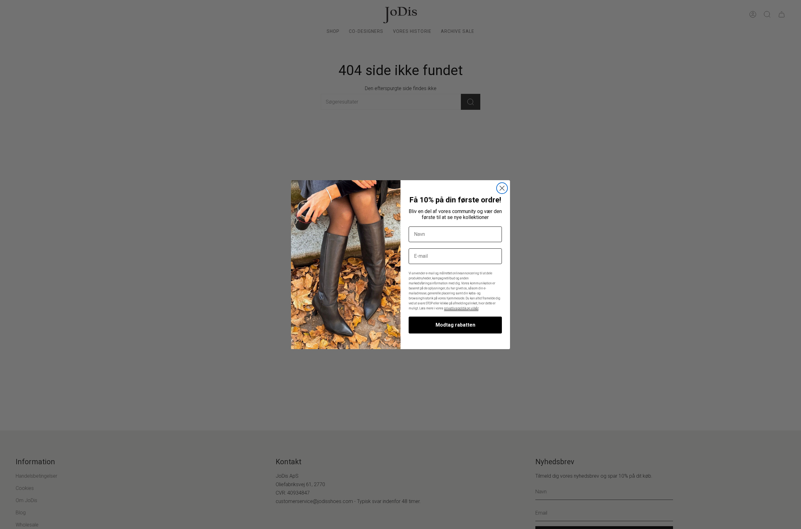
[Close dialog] (502, 188)
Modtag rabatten (455, 325)
